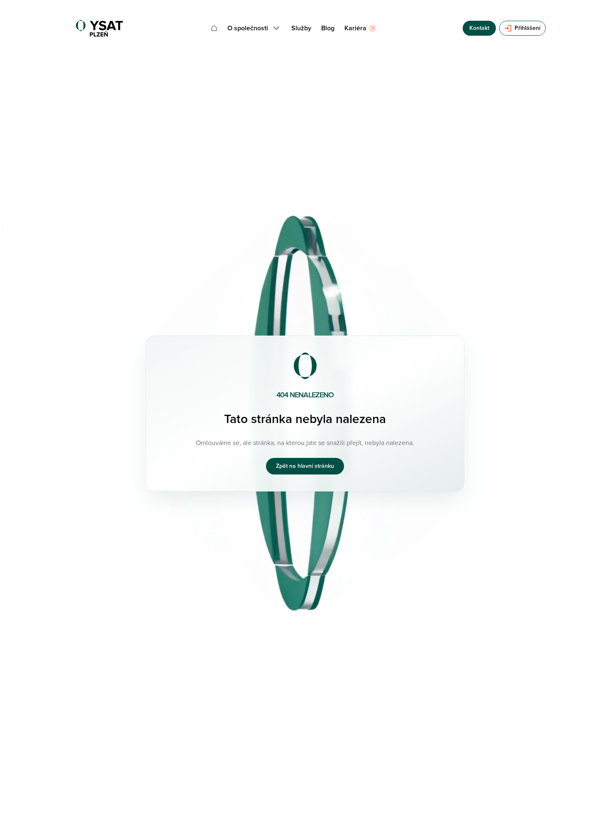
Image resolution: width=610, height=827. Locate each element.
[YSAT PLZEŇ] (99, 28)
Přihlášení (527, 28)
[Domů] (214, 28)
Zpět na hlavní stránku (305, 465)
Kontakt (479, 28)
